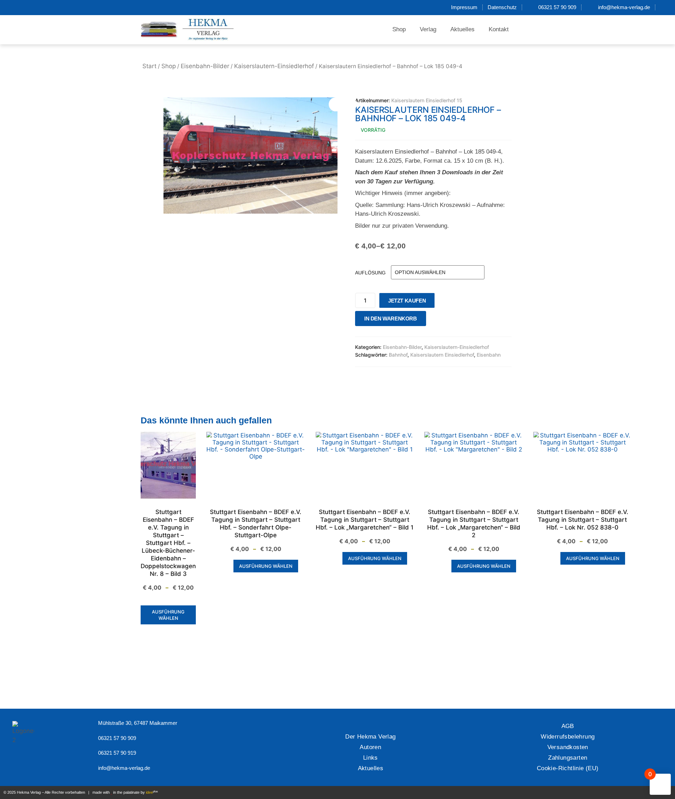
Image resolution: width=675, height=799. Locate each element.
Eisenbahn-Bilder (205, 66)
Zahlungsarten (567, 757)
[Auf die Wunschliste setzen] (433, 320)
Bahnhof (398, 355)
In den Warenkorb (390, 318)
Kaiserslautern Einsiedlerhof (442, 355)
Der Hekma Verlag (370, 736)
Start (149, 66)
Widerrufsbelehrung (567, 736)
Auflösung (370, 272)
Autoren (370, 747)
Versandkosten (567, 747)
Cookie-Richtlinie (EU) (568, 768)
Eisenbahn (489, 355)
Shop (399, 29)
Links (370, 757)
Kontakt (499, 29)
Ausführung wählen (168, 615)
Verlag (428, 29)
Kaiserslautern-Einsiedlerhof (274, 66)
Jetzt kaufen (407, 301)
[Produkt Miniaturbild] (343, 104)
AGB (567, 726)
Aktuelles (462, 29)
